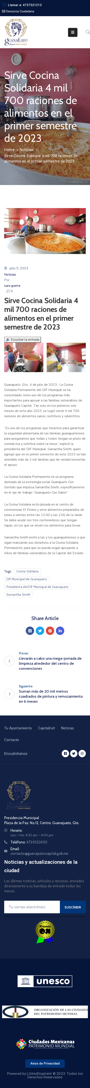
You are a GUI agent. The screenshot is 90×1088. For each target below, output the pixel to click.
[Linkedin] (60, 631)
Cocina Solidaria (27, 571)
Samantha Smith (18, 595)
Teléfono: (28, 842)
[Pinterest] (50, 631)
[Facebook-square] (65, 753)
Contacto (11, 740)
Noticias (27, 149)
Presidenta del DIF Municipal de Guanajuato (37, 587)
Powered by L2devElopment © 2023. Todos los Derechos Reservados (45, 1075)
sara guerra (12, 285)
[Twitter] (40, 631)
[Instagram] (82, 753)
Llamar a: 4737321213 (25, 5)
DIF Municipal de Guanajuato (26, 579)
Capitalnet (46, 728)
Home (9, 149)
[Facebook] (30, 631)
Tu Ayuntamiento (18, 728)
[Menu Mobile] (72, 32)
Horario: (16, 830)
